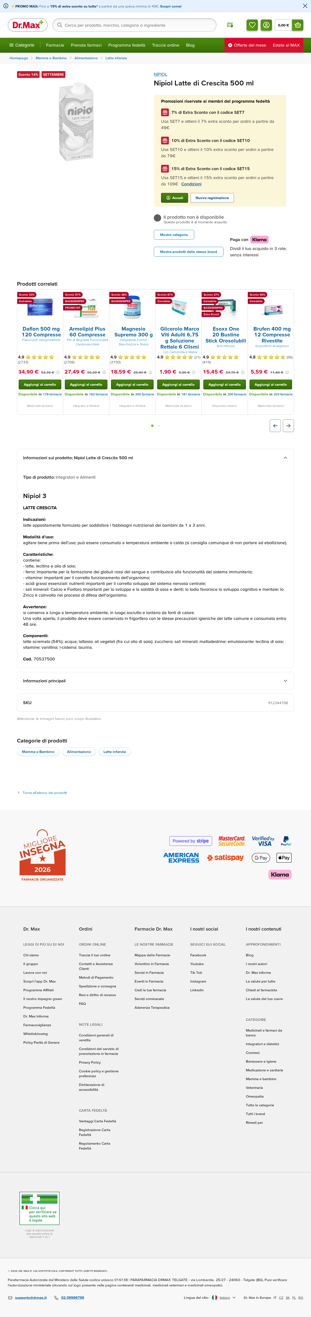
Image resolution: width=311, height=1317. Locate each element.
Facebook (198, 955)
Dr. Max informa (258, 972)
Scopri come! (170, 6)
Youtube (197, 964)
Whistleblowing (35, 1034)
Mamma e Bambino (38, 752)
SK (288, 1298)
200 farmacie (144, 394)
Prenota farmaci (86, 45)
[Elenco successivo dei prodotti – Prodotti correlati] (288, 425)
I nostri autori (256, 964)
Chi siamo (31, 955)
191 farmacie (190, 394)
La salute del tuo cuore (264, 999)
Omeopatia (255, 1096)
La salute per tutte (260, 981)
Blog (190, 45)
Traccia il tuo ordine (94, 955)
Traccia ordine (165, 45)
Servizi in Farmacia (149, 972)
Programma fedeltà (126, 45)
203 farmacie (283, 394)
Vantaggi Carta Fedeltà (97, 1121)
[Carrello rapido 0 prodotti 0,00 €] (297, 25)
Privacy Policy (90, 1062)
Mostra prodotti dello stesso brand (188, 252)
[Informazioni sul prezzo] (58, 372)
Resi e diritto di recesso (97, 995)
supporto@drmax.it (31, 1297)
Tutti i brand (255, 1114)
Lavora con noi (35, 972)
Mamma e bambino (261, 1079)
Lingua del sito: (196, 1297)
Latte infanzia (115, 752)
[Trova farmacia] (230, 25)
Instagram (198, 981)
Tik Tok (196, 972)
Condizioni (191, 183)
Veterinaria (254, 1087)
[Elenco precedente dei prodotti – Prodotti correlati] (275, 425)
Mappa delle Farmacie (152, 955)
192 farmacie (98, 394)
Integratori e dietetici (262, 1044)
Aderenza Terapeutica (152, 1007)
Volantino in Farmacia (152, 964)
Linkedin (197, 990)
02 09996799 (72, 1297)
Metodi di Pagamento (96, 977)
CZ (281, 1298)
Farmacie (55, 45)
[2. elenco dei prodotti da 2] (159, 426)
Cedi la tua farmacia (150, 990)
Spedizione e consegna (97, 986)
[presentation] (40, 307)
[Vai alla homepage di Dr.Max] (28, 25)
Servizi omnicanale (149, 999)
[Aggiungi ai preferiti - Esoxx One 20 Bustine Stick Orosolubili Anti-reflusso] (242, 295)
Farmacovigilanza (37, 1025)
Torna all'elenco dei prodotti (45, 793)
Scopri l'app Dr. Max (39, 981)
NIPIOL (160, 74)
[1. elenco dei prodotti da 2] (152, 425)
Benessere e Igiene (261, 1061)
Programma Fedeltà (39, 1007)
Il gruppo (30, 964)
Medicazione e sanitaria (264, 1070)
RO (300, 1298)
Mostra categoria (174, 235)
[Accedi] (266, 25)
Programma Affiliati (38, 990)
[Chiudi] (305, 6)
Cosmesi (252, 1052)
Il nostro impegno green (42, 999)
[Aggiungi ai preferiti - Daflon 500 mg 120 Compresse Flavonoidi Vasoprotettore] (57, 295)
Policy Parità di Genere (41, 1042)
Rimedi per (254, 1122)
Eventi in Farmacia (149, 981)
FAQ (82, 1003)
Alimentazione (79, 752)
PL (294, 1298)
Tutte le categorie (260, 1105)
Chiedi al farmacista (261, 990)
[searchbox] (134, 25)
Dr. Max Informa (36, 1016)
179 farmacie (52, 394)
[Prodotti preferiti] (252, 25)
